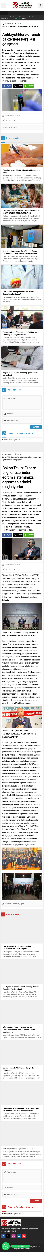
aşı (6, 127)
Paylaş (8, 86)
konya (15, 127)
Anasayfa (8, 24)
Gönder (31, 86)
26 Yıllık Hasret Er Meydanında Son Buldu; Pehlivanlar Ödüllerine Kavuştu (27, 13)
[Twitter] (8, 1236)
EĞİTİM (16, 454)
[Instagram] (13, 1236)
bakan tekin (15, 904)
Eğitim (22, 904)
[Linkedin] (19, 1236)
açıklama (8, 904)
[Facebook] (3, 1236)
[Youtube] (24, 1236)
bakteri (10, 127)
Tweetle (20, 86)
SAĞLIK (16, 24)
